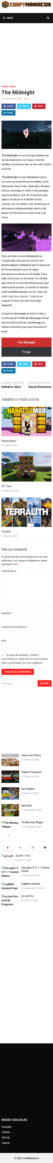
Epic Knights (28, 788)
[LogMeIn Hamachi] (10, 884)
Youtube (6, 1126)
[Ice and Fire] (10, 896)
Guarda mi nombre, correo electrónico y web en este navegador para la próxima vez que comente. (24, 659)
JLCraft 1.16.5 (22, 855)
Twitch (5, 1142)
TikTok (5, 1137)
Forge (4, 86)
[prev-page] (3, 835)
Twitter (5, 1132)
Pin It (40, 106)
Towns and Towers (31, 755)
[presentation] (7, 847)
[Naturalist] (10, 805)
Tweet (25, 106)
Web (3, 641)
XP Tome (6, 486)
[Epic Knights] (10, 789)
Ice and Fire (27, 896)
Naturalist (26, 805)
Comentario (9, 571)
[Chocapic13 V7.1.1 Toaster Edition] (10, 868)
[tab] (7, 847)
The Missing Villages (32, 822)
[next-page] (8, 835)
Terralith (6, 531)
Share (10, 106)
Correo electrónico (14, 627)
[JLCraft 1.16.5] (7, 856)
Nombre (7, 613)
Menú (9, 18)
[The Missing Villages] (10, 822)
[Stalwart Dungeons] (10, 772)
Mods (13, 86)
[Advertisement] (26, 51)
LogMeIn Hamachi (30, 883)
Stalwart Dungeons (31, 772)
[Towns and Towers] (10, 755)
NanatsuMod (8, 441)
